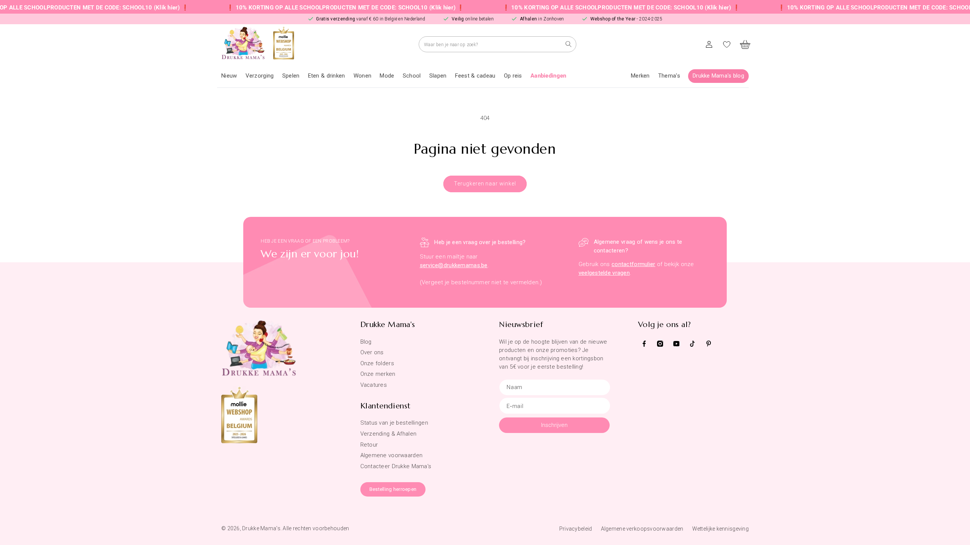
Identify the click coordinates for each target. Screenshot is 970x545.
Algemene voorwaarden (391, 455)
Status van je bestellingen (394, 422)
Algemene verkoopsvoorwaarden (642, 529)
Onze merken (378, 374)
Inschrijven (554, 425)
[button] (259, 76)
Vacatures (373, 385)
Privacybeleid (575, 529)
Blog (366, 341)
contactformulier (633, 264)
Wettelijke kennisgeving (720, 529)
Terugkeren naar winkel (485, 184)
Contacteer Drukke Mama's (396, 466)
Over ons (372, 352)
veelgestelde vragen (604, 272)
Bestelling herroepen (393, 489)
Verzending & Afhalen (388, 433)
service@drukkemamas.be (454, 265)
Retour (369, 444)
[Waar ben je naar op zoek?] (568, 44)
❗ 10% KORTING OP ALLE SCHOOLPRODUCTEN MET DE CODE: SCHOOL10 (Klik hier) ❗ (327, 7)
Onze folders (377, 363)
